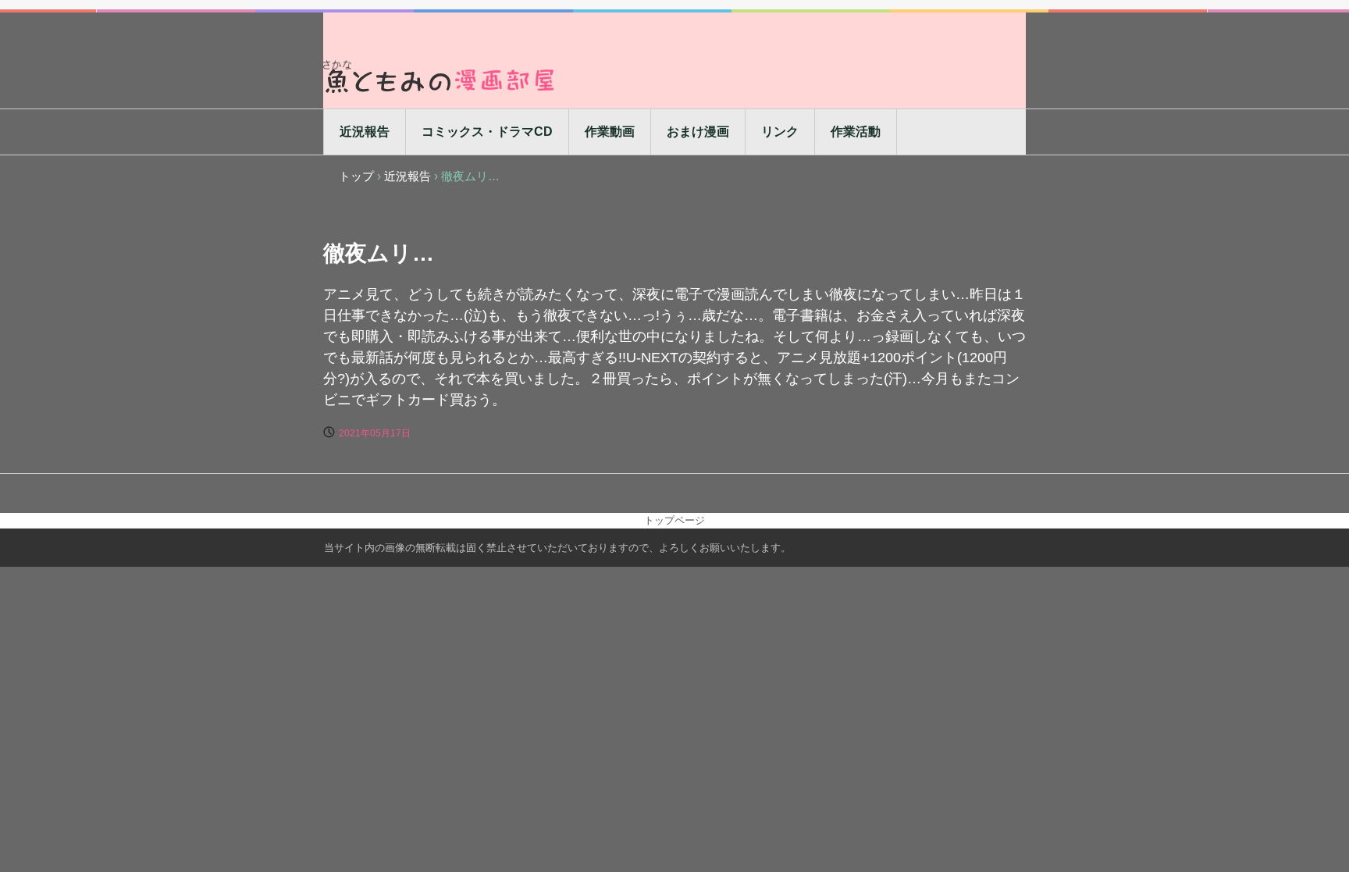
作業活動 (856, 131)
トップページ (674, 520)
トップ (356, 176)
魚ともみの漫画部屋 (440, 76)
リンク (780, 131)
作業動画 (610, 131)
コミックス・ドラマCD (487, 131)
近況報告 (365, 131)
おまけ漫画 (698, 131)
